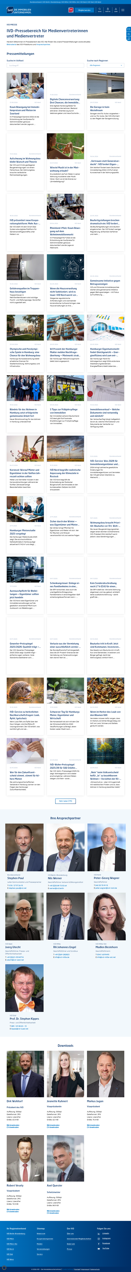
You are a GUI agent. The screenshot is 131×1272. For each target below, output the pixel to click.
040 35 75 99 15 (101, 885)
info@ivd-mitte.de (62, 957)
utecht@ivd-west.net (15, 960)
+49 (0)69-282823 (62, 955)
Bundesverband (36, 2)
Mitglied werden (84, 10)
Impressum (85, 1269)
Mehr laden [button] (65, 801)
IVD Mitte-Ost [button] (12, 1244)
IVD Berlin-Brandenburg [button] (16, 1233)
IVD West (98, 2)
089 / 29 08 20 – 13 (19, 1026)
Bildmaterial (11, 44)
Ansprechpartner (43, 44)
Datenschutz (95, 1269)
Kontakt (77, 1269)
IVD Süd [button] (10, 1254)
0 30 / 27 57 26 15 (16, 885)
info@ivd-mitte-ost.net (106, 957)
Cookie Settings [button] (67, 1269)
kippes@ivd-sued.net (19, 1029)
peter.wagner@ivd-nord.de (106, 888)
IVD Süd (91, 2)
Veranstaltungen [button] (43, 1249)
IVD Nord (83, 2)
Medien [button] (39, 1244)
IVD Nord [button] (10, 1249)
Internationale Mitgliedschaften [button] (79, 1239)
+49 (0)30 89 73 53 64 (58, 886)
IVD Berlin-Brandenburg (51, 2)
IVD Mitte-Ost (74, 2)
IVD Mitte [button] (10, 1239)
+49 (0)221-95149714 (15, 957)
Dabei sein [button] (71, 1244)
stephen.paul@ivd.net (17, 888)
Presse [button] (69, 1249)
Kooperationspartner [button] (45, 1239)
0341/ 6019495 (103, 955)
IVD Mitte (65, 2)
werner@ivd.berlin (56, 888)
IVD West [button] (10, 1259)
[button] (122, 10)
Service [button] (40, 1254)
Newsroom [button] (41, 1233)
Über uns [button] (70, 1233)
